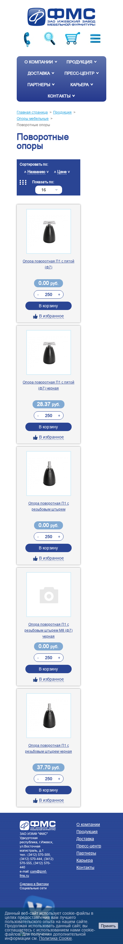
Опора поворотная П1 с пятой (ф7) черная (48, 385)
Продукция (79, 61)
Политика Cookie (55, 938)
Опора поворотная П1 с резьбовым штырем (48, 506)
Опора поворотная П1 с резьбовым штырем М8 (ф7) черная (48, 630)
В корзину (48, 305)
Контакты (59, 96)
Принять (108, 925)
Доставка (39, 73)
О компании (38, 61)
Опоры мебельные (33, 118)
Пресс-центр (79, 73)
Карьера (79, 84)
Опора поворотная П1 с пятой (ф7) (48, 264)
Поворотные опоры (33, 125)
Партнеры (38, 84)
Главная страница (32, 112)
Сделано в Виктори (34, 884)
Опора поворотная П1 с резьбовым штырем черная (48, 748)
